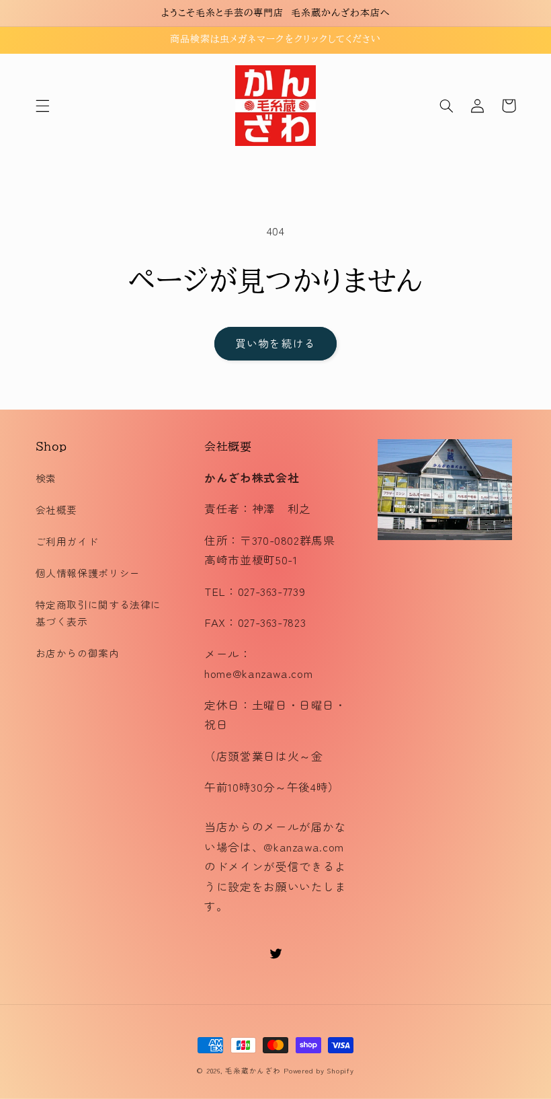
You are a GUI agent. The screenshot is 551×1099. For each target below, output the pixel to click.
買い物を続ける (275, 343)
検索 (46, 478)
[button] (42, 105)
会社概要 (57, 509)
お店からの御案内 (78, 653)
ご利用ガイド (67, 541)
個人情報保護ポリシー (88, 573)
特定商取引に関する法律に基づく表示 (99, 613)
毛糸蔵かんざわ (252, 1070)
